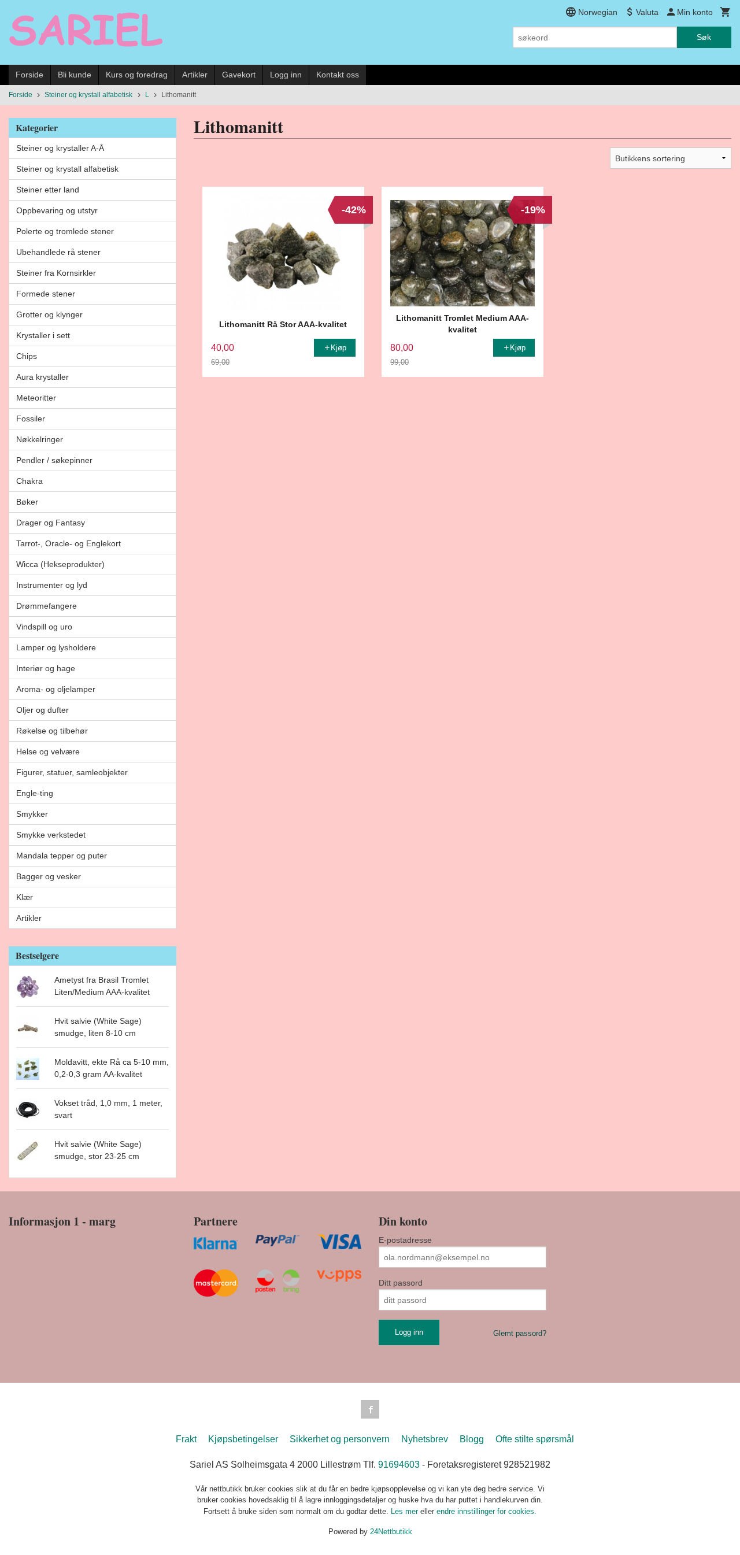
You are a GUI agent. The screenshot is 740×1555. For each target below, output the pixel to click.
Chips (26, 356)
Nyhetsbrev (424, 1439)
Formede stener (45, 293)
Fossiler (30, 418)
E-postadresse (405, 1240)
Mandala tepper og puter (61, 855)
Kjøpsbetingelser (243, 1439)
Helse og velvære (48, 751)
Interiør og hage (45, 668)
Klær (24, 897)
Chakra (29, 481)
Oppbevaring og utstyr (57, 210)
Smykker (32, 814)
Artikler (195, 74)
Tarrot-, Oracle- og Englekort (68, 543)
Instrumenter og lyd (51, 585)
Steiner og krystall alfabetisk (67, 168)
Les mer (405, 1511)
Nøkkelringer (39, 439)
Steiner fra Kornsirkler (56, 272)
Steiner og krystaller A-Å (60, 148)
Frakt (186, 1439)
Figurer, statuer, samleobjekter (72, 772)
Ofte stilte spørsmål (534, 1439)
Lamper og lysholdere (56, 647)
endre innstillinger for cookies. (486, 1511)
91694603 (399, 1464)
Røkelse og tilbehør (52, 730)
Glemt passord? (519, 1333)
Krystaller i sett (43, 335)
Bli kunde (74, 74)
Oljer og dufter (42, 709)
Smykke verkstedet (51, 834)
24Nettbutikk (391, 1531)
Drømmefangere (46, 605)
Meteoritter (36, 397)
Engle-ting (34, 793)
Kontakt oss (337, 74)
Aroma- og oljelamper (55, 689)
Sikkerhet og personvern (340, 1439)
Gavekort (239, 74)
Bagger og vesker (48, 876)
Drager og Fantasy (50, 522)
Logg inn (286, 74)
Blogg (472, 1439)
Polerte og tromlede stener (65, 231)
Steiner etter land (47, 189)
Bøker (27, 501)
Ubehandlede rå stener (58, 252)
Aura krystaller (42, 377)
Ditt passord (401, 1282)
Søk (704, 37)
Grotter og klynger (49, 314)
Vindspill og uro (44, 626)
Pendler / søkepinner (54, 460)
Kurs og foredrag (137, 74)
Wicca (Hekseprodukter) (60, 564)
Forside (29, 74)
